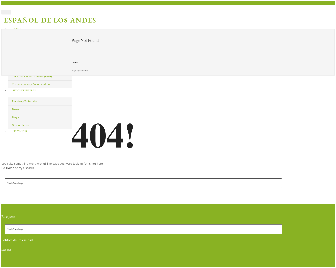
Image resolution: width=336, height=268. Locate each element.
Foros (15, 109)
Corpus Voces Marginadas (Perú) (32, 76)
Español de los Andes (50, 20)
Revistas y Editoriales (24, 101)
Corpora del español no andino (31, 84)
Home (75, 62)
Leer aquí (6, 249)
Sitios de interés (24, 90)
